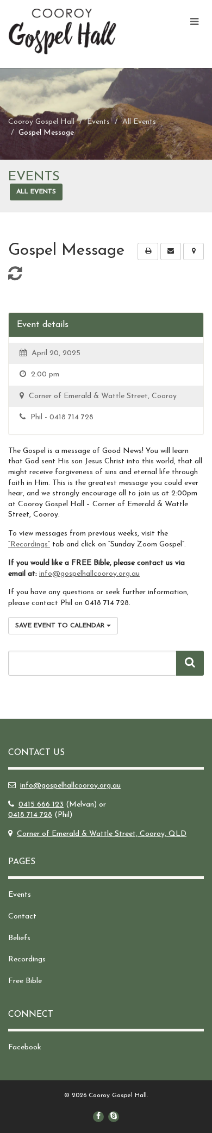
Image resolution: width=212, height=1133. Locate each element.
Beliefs (19, 938)
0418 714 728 (30, 815)
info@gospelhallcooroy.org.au (89, 574)
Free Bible (25, 981)
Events (19, 895)
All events (36, 191)
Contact (22, 916)
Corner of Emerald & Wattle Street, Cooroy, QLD (101, 834)
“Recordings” (29, 544)
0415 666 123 (41, 805)
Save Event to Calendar (61, 625)
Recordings (27, 959)
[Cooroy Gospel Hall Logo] (70, 31)
